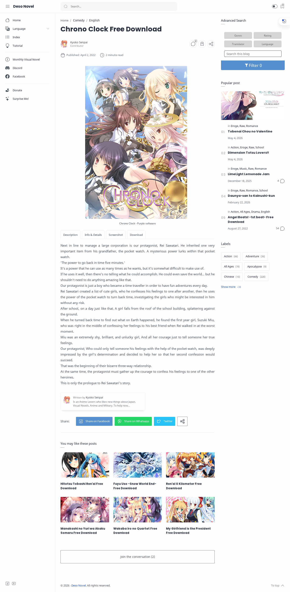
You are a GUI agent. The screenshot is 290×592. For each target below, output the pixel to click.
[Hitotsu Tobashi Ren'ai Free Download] (85, 465)
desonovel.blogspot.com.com (150, 585)
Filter (254, 65)
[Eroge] (235, 126)
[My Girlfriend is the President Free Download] (190, 509)
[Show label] (231, 287)
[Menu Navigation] (7, 6)
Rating (267, 35)
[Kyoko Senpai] (78, 42)
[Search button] (66, 6)
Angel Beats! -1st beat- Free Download (251, 219)
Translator (238, 44)
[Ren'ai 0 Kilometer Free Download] (190, 465)
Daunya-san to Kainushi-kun (251, 196)
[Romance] (252, 126)
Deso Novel (23, 6)
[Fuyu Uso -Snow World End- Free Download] (137, 465)
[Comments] (193, 44)
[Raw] (242, 126)
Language (267, 44)
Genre (238, 35)
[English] (265, 212)
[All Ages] (245, 212)
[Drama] (255, 212)
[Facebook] (7, 583)
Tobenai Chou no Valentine (250, 131)
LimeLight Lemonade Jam (248, 174)
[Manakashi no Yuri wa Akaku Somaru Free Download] (85, 509)
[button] (274, 6)
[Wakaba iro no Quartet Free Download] (137, 509)
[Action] (235, 148)
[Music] (243, 169)
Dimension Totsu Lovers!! (248, 152)
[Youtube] (14, 583)
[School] (259, 148)
